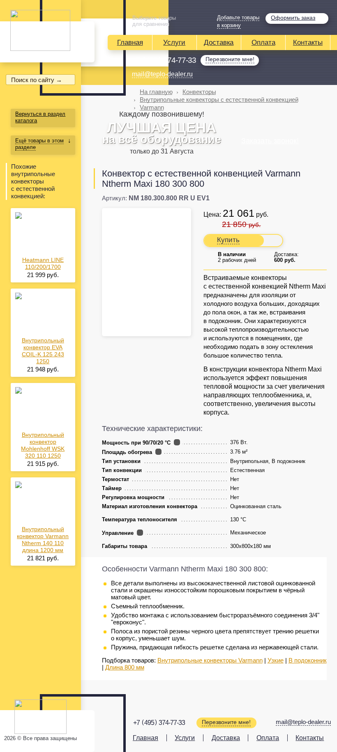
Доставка (218, 42)
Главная (130, 42)
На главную (156, 91)
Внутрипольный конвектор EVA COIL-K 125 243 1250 (43, 351)
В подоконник (308, 660)
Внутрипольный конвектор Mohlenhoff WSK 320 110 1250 (43, 445)
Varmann (152, 107)
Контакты (308, 42)
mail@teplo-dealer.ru (162, 74)
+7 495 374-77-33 (164, 59)
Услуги (174, 42)
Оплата (263, 42)
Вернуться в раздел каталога (40, 117)
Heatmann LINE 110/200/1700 (43, 263)
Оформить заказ (293, 17)
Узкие (276, 660)
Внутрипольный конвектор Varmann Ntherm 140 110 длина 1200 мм (43, 539)
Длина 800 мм (124, 667)
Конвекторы (199, 91)
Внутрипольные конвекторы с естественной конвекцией (219, 99)
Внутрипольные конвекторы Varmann (210, 660)
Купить (228, 240)
